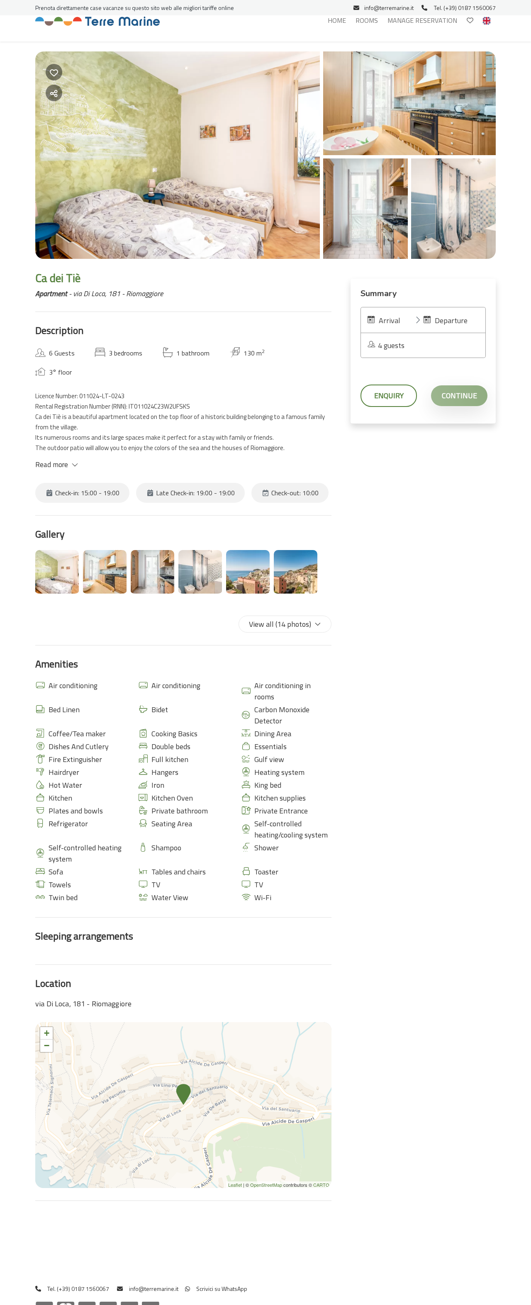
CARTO (321, 1184)
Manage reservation (422, 20)
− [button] (46, 1045)
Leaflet (235, 1184)
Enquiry (389, 395)
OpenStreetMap (266, 1184)
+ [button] (46, 1033)
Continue (459, 395)
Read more (51, 465)
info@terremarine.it (389, 7)
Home (337, 20)
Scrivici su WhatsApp (221, 1288)
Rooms (367, 20)
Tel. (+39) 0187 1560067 (465, 7)
